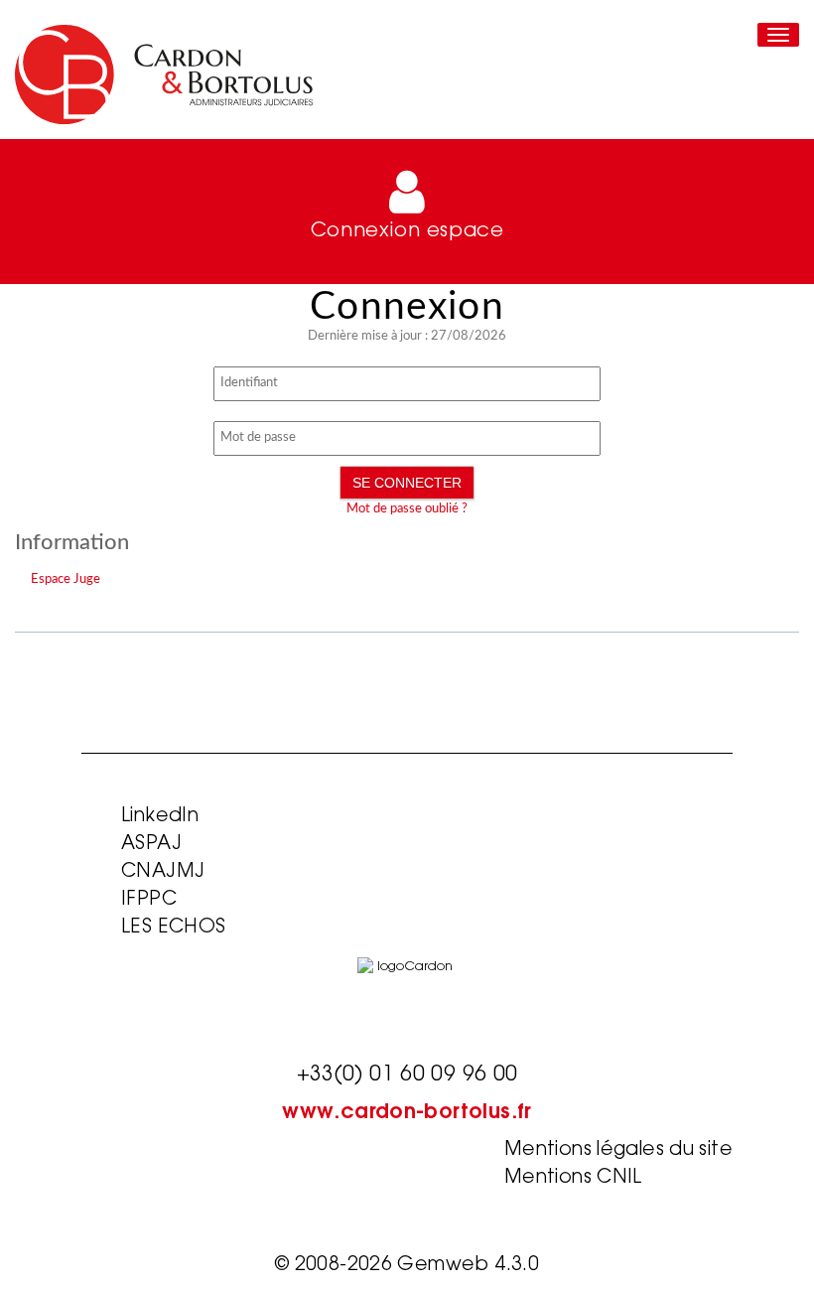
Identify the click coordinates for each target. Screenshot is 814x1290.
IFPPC (149, 900)
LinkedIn (160, 816)
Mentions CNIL (573, 1178)
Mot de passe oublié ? (407, 508)
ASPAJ (151, 844)
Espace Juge (65, 579)
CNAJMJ (162, 872)
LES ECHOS (173, 928)
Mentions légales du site (618, 1150)
